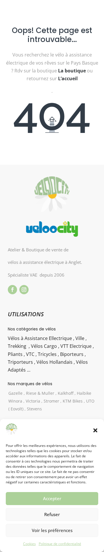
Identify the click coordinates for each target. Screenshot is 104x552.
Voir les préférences (52, 530)
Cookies (29, 543)
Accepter (52, 498)
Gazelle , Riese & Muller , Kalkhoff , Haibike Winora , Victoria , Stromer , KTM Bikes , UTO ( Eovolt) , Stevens (51, 401)
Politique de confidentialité (60, 543)
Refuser (52, 514)
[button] (95, 430)
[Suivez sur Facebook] (12, 289)
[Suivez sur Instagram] (24, 289)
